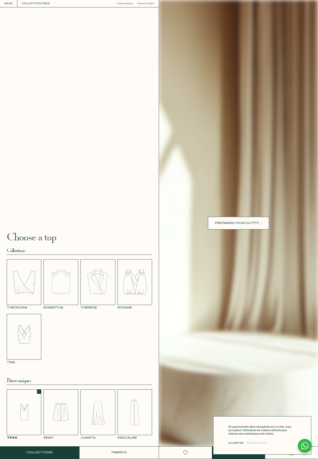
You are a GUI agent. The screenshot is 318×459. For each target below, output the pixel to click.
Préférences (256, 443)
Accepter (236, 443)
